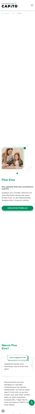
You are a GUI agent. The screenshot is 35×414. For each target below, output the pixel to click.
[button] (3, 411)
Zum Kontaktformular (17, 208)
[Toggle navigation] (31, 5)
